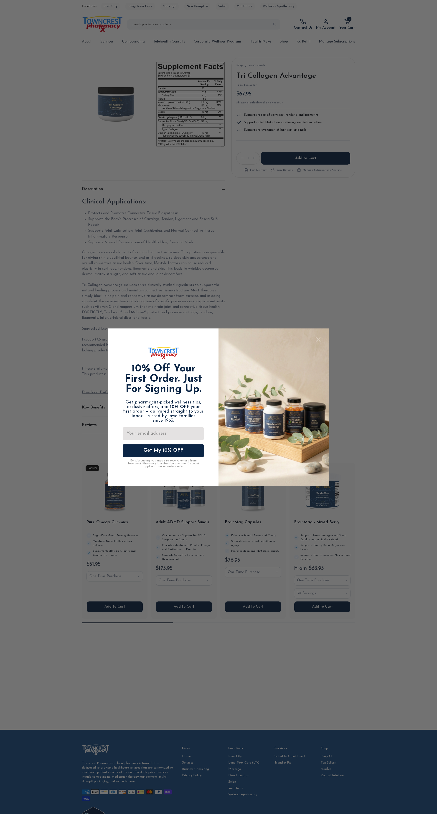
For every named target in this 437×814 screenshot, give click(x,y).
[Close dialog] (318, 339)
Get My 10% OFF (163, 450)
